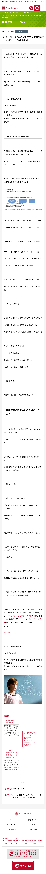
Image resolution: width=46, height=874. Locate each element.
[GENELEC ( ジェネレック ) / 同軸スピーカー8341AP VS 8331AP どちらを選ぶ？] (30, 723)
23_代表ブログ (26, 13)
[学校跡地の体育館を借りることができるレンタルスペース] (13, 757)
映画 (28, 619)
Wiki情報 (7, 632)
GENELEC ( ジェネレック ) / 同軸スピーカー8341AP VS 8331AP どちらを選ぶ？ (30, 739)
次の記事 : (23, 796)
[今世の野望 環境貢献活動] (13, 725)
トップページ (6, 13)
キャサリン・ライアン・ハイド (19, 616)
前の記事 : (19, 789)
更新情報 (16, 13)
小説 (35, 616)
